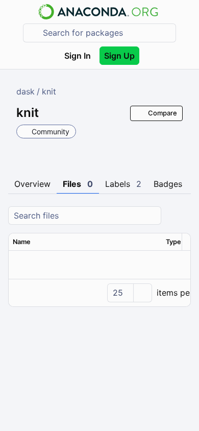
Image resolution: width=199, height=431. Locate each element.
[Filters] (181, 215)
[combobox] (107, 33)
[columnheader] (85, 242)
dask (25, 91)
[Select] (142, 293)
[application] (99, 292)
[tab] (32, 184)
